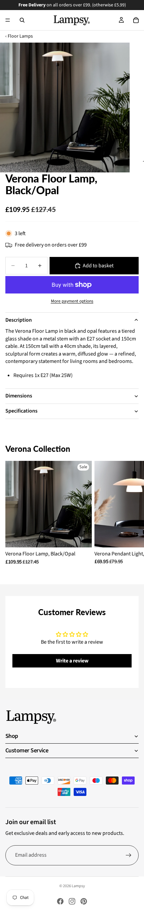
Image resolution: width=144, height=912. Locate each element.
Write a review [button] (72, 660)
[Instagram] (72, 901)
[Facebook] (60, 901)
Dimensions (18, 395)
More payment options (72, 301)
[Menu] (7, 20)
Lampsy (78, 886)
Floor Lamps (20, 36)
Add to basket (98, 265)
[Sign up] (129, 855)
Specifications (21, 411)
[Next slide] (131, 512)
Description (18, 320)
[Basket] (136, 20)
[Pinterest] (84, 901)
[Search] (22, 20)
